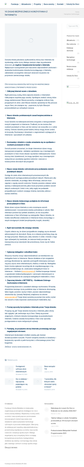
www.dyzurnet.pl (28, 271)
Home (77, 12)
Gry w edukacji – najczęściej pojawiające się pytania (22, 383)
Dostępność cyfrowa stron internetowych (21, 369)
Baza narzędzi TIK (49, 367)
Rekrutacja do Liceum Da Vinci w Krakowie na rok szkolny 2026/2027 (63, 409)
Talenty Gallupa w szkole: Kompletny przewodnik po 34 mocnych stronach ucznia (64, 420)
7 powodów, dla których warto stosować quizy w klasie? (50, 383)
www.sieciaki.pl (11, 297)
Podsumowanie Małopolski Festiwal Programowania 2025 (64, 432)
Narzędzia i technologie (71, 14)
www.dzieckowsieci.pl (22, 347)
